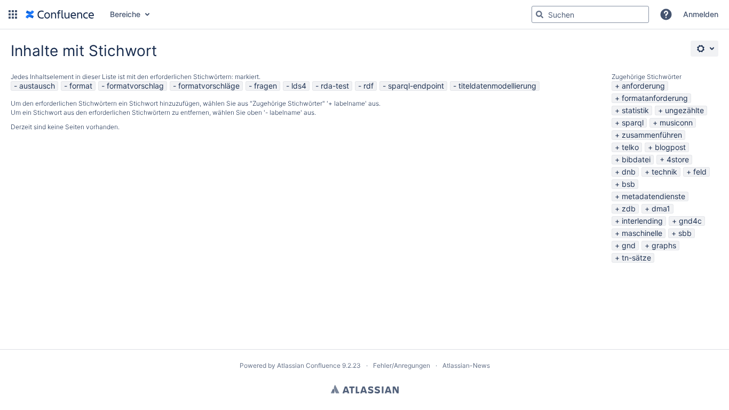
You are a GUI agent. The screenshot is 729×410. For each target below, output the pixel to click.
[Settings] (704, 49)
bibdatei (636, 159)
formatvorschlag (135, 85)
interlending (642, 220)
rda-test (335, 85)
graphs (664, 245)
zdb (629, 208)
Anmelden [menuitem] (700, 14)
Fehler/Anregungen (401, 365)
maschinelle (642, 233)
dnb (629, 171)
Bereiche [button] (125, 14)
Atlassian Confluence (308, 365)
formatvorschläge (209, 85)
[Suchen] (539, 14)
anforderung (643, 85)
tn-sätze (636, 257)
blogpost (670, 147)
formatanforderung (655, 97)
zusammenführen (652, 134)
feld (700, 171)
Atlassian (365, 389)
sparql (633, 122)
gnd (629, 245)
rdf (368, 85)
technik (664, 171)
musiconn (676, 122)
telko (630, 147)
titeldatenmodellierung (497, 85)
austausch (37, 85)
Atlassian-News (466, 365)
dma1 (661, 208)
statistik (635, 110)
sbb (685, 233)
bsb (628, 183)
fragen (265, 85)
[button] (12, 14)
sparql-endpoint (416, 85)
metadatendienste (653, 196)
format (80, 85)
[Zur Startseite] (59, 14)
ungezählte (684, 110)
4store (678, 159)
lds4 (298, 85)
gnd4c (690, 220)
